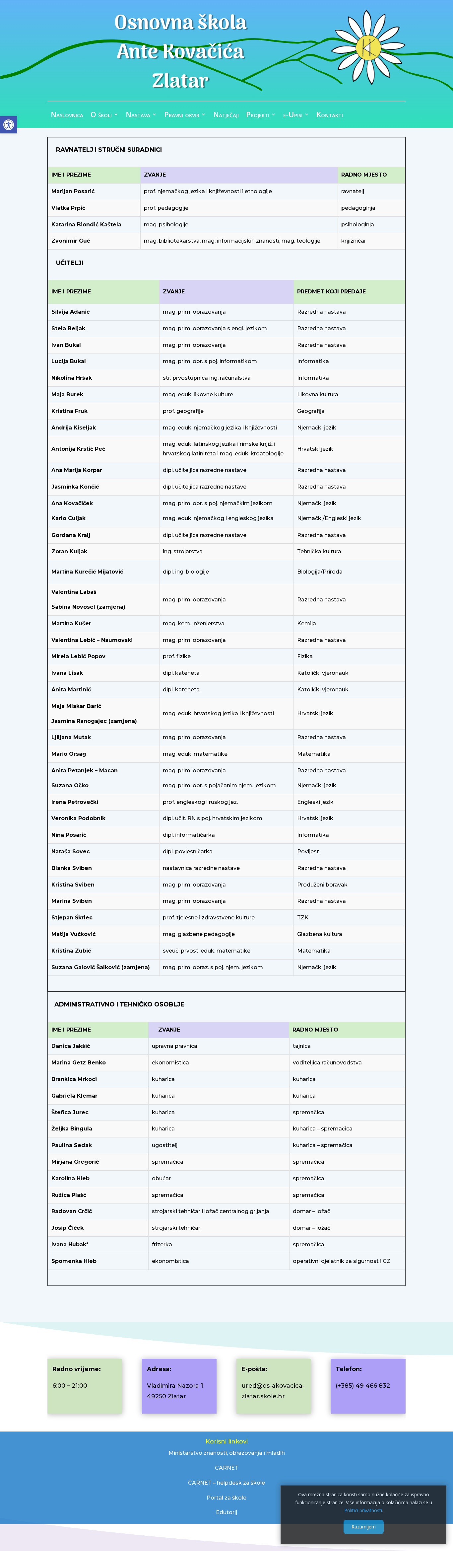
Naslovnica (67, 115)
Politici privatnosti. (363, 1510)
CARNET (226, 1468)
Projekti (257, 115)
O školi (101, 115)
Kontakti (329, 115)
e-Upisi (292, 115)
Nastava (138, 115)
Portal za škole (226, 1498)
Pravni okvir (181, 115)
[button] (8, 124)
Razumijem (364, 1526)
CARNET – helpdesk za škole (226, 1483)
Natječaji (226, 115)
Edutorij (226, 1512)
